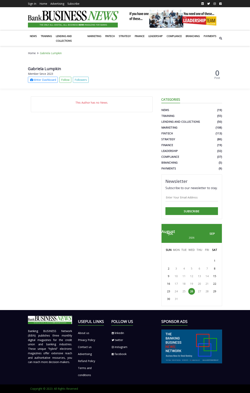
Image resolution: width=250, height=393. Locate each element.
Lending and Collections (64, 38)
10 (176, 276)
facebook (121, 354)
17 (176, 283)
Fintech (110, 36)
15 (214, 276)
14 (207, 276)
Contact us (85, 347)
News (33, 36)
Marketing (94, 36)
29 (214, 291)
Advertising (57, 3)
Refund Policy (86, 361)
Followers (81, 80)
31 (176, 299)
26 (191, 291)
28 (207, 291)
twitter (119, 340)
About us (83, 333)
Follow (65, 80)
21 (207, 283)
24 (176, 291)
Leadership (155, 36)
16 (168, 283)
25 (184, 291)
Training (46, 36)
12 (191, 276)
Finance (140, 36)
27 (199, 291)
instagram (121, 347)
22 (214, 283)
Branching (193, 36)
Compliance (174, 36)
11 (184, 276)
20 (199, 283)
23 (168, 291)
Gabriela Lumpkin (51, 53)
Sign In (32, 3)
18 (184, 283)
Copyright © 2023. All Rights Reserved (54, 388)
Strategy (125, 36)
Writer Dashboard (45, 80)
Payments (210, 36)
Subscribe (73, 3)
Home (43, 3)
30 (168, 299)
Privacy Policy (86, 340)
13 (199, 276)
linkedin (119, 333)
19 (191, 283)
